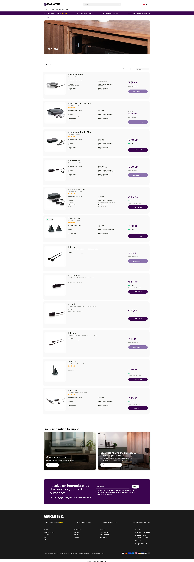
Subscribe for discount (112, 291)
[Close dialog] (125, 264)
